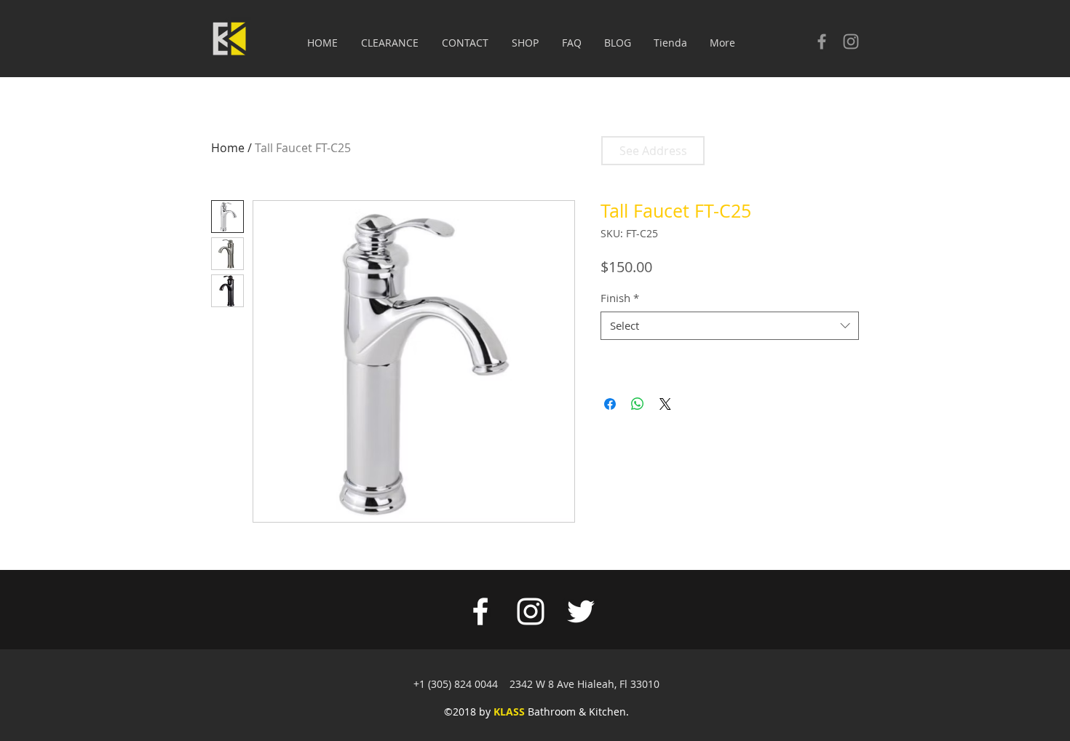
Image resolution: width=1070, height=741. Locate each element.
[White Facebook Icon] (480, 611)
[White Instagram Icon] (530, 611)
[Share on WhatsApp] (637, 404)
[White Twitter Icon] (581, 611)
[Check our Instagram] (851, 41)
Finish (620, 297)
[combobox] (730, 326)
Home (228, 148)
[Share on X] (665, 404)
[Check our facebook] (822, 41)
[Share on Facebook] (610, 404)
